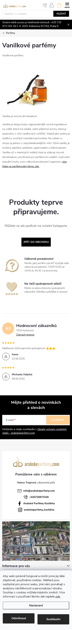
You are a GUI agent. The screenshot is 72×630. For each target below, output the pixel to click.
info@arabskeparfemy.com (39, 491)
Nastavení (36, 605)
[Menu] (67, 5)
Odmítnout (18, 618)
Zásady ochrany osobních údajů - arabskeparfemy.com (34, 431)
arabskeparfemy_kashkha (39, 509)
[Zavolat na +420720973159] (45, 5)
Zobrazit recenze (25, 334)
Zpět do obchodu (36, 242)
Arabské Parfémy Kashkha (39, 503)
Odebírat (57, 420)
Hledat (61, 13)
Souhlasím (53, 619)
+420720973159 (39, 497)
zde (58, 597)
